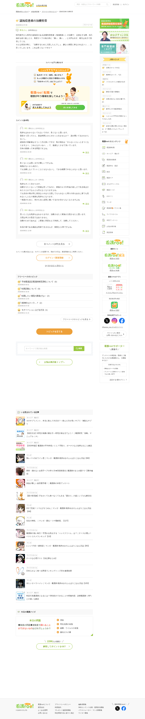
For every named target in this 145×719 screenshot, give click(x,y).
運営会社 (41, 707)
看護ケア (110, 178)
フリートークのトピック (49, 11)
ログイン (126, 4)
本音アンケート (112, 220)
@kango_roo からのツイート (112, 327)
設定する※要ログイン (117, 380)
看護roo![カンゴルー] (22, 11)
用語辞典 (110, 232)
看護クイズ (111, 190)
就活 (108, 172)
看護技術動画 (111, 160)
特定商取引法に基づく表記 (64, 713)
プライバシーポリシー (63, 704)
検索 (80, 348)
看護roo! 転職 (114, 270)
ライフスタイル (112, 214)
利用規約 (58, 707)
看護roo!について (44, 704)
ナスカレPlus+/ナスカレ (114, 293)
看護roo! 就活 (114, 258)
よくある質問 (42, 710)
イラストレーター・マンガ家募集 (90, 710)
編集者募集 (82, 704)
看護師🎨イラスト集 (114, 208)
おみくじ (110, 196)
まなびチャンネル (113, 184)
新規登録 (116, 4)
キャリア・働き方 (113, 154)
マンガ (109, 202)
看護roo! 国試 (114, 310)
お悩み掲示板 (35, 11)
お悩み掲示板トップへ (54, 362)
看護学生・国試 (112, 166)
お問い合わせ (42, 713)
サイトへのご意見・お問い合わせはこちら (114, 334)
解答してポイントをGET (54, 646)
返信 (87, 152)
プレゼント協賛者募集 (63, 710)
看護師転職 (111, 147)
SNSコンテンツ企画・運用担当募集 (91, 707)
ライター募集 (83, 713)
